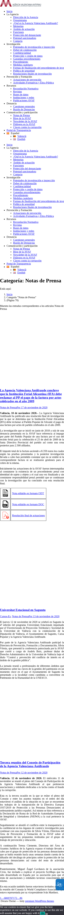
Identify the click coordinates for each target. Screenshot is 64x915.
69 (8, 898)
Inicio (9, 294)
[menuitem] (35, 11)
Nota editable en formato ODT (28, 493)
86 (21, 898)
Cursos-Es (5, 616)
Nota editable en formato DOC (28, 504)
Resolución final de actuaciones (28, 515)
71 (13, 898)
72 (15, 898)
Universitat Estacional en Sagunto (23, 610)
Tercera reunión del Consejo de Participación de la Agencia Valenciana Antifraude (30, 764)
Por (19, 407)
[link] (20, 5)
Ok (42, 913)
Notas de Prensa (8, 407)
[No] (46, 914)
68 (5, 898)
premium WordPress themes (39, 901)
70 (10, 898)
